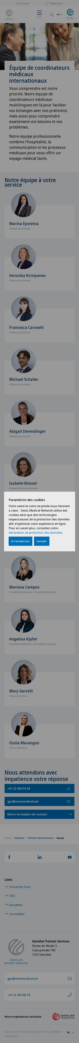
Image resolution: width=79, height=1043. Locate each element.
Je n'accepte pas (20, 541)
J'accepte (42, 541)
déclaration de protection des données (35, 532)
